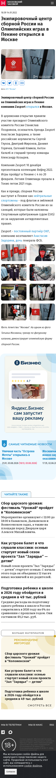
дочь (19, 240)
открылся (32, 107)
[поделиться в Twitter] (9, 83)
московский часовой (14, 3)
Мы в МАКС (35, 724)
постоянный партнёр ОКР (31, 231)
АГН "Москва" (11, 89)
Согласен (10, 771)
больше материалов (28, 633)
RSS (51, 724)
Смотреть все (40, 705)
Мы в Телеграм (11, 724)
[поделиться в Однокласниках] (16, 83)
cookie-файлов (33, 765)
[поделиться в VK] (3, 83)
